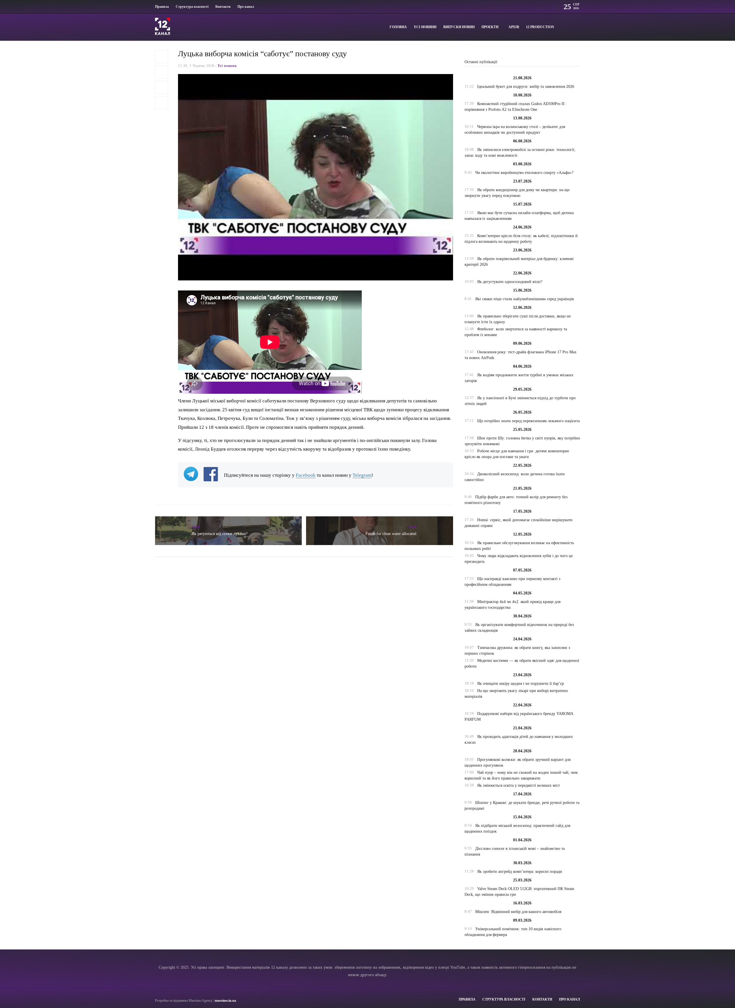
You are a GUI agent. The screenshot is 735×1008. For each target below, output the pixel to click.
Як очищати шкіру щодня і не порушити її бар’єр (520, 683)
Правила (162, 7)
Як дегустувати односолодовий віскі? (509, 282)
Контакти (223, 7)
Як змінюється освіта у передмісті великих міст (518, 785)
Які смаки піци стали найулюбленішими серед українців (524, 299)
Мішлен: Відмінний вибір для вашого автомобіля (518, 912)
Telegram (362, 475)
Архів (513, 27)
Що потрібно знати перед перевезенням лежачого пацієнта (528, 421)
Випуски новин (459, 27)
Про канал (245, 7)
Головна (398, 27)
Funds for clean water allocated (390, 534)
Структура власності (192, 7)
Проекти (489, 27)
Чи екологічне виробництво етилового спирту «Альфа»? (524, 172)
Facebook (306, 475)
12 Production (540, 27)
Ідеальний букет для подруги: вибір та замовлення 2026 (525, 86)
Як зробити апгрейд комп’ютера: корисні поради (519, 871)
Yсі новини (425, 27)
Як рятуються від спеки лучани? (219, 534)
